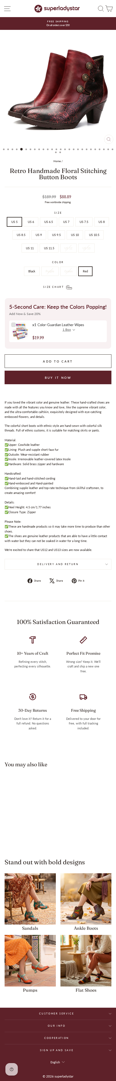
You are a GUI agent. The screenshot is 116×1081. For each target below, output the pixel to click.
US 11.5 (49, 248)
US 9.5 (56, 235)
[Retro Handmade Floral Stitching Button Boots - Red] (34, 839)
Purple (50, 271)
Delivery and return (58, 564)
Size (58, 212)
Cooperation (56, 1037)
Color (58, 262)
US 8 (101, 221)
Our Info (56, 1025)
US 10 (75, 235)
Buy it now (58, 377)
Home (57, 161)
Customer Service (56, 1013)
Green (68, 271)
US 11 (30, 248)
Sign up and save (56, 1050)
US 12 (68, 248)
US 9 (39, 235)
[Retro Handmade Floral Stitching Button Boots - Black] (15, 839)
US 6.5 (48, 221)
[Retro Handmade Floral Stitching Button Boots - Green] (28, 839)
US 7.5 (84, 221)
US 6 (31, 221)
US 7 (66, 221)
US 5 (14, 221)
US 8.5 (21, 235)
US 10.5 (94, 235)
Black (31, 271)
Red (85, 271)
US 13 (86, 248)
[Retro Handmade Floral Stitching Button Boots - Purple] (22, 839)
